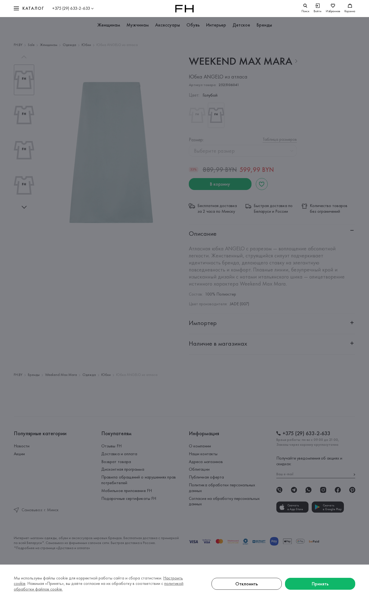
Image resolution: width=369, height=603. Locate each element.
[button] (29, 8)
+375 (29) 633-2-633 (71, 8)
